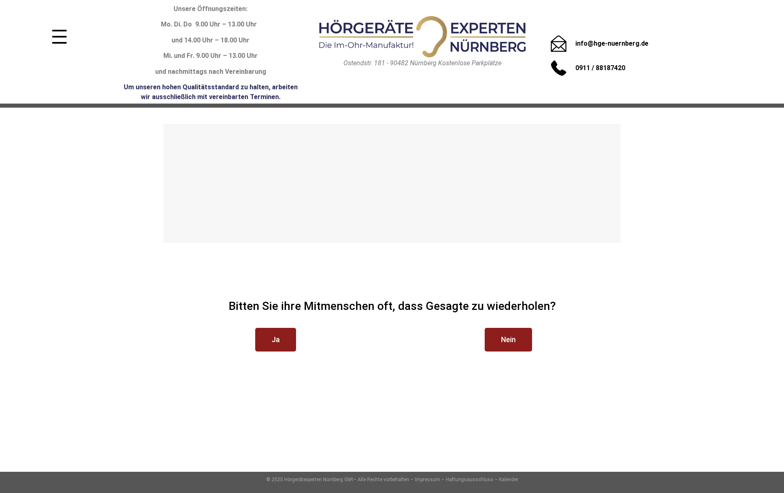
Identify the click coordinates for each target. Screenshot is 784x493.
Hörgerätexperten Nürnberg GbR (318, 479)
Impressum (427, 479)
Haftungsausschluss (469, 479)
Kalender (508, 479)
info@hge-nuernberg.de (611, 43)
